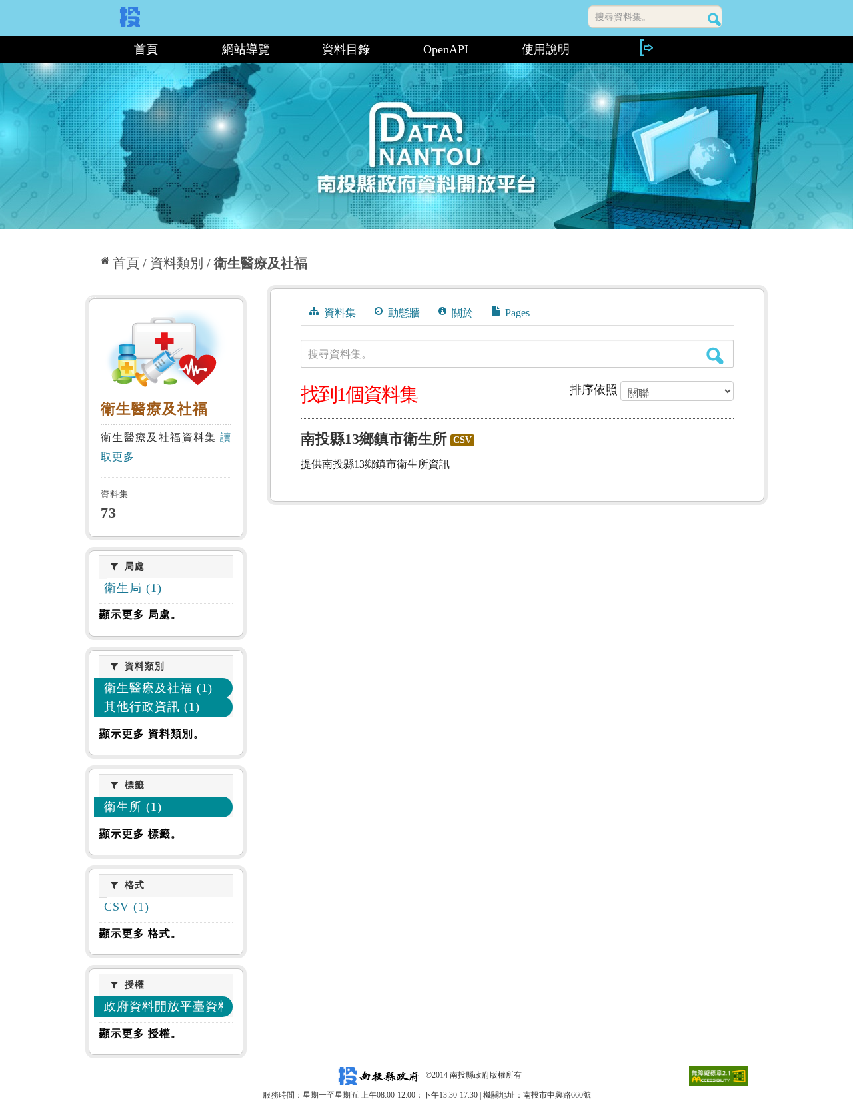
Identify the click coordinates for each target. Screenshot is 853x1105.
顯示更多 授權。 (140, 1033)
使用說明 (546, 49)
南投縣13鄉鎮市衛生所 (374, 438)
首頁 (146, 49)
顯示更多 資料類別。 (152, 733)
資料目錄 (346, 49)
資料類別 (176, 263)
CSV (462, 440)
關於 (461, 312)
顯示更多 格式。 (140, 933)
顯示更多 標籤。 (140, 833)
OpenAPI (445, 49)
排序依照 (594, 389)
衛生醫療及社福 (260, 263)
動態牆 (402, 312)
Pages (516, 312)
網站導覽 (246, 49)
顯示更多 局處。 (140, 614)
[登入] (646, 47)
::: (91, 49)
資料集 (338, 312)
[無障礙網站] (718, 1075)
